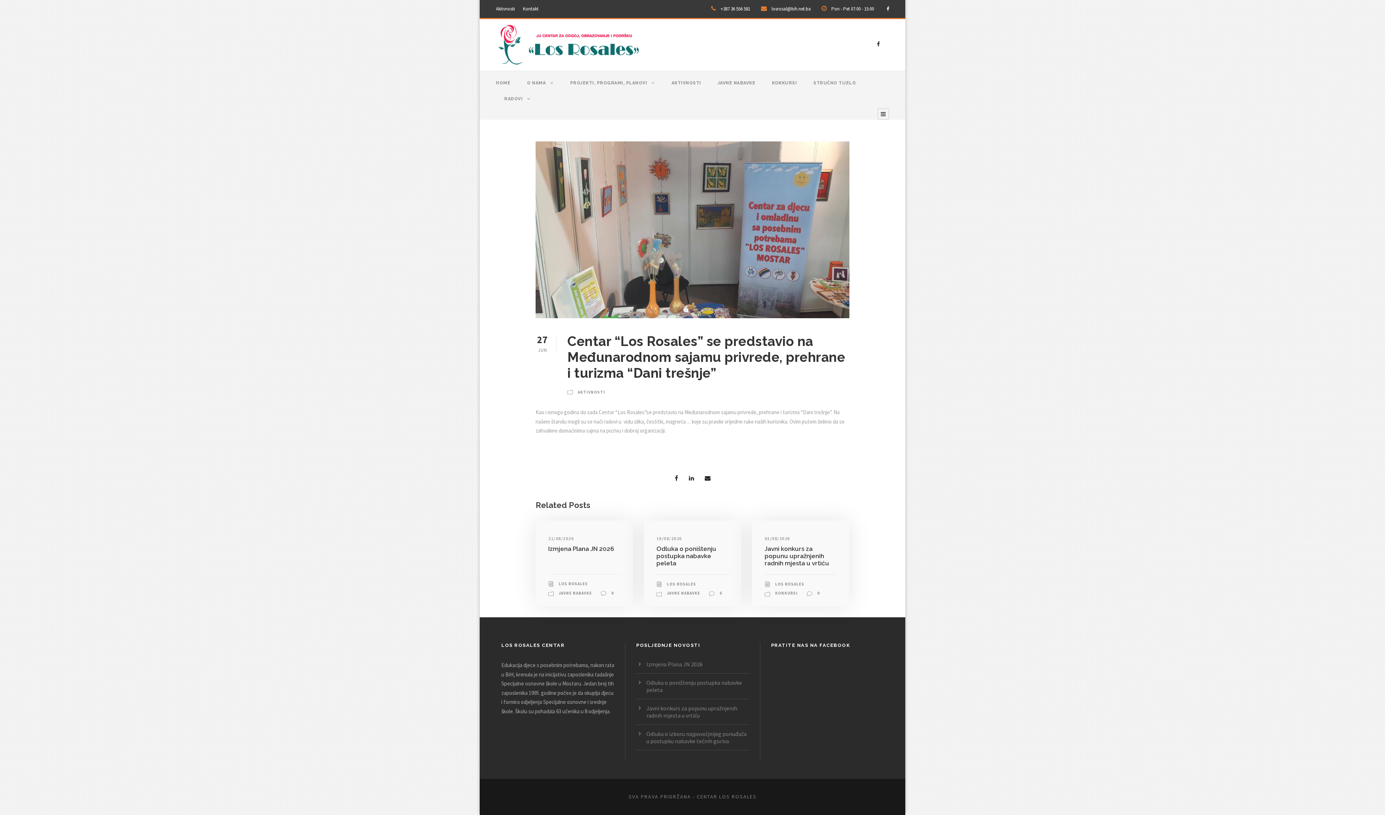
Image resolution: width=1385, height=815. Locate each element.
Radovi (513, 98)
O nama (536, 83)
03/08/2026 (777, 538)
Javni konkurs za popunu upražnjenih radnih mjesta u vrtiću (797, 556)
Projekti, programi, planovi (608, 83)
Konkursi (784, 83)
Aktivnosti (505, 9)
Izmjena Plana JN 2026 (581, 548)
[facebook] (888, 9)
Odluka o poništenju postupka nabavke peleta (686, 556)
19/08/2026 (669, 538)
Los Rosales (573, 583)
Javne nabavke (737, 83)
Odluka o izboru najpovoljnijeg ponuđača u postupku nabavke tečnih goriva (696, 737)
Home (503, 83)
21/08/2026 (561, 538)
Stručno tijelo (834, 83)
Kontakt (530, 9)
